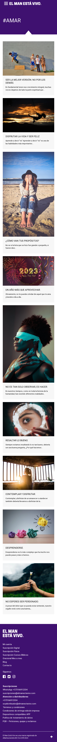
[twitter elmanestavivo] (9, 677)
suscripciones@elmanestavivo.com (19, 693)
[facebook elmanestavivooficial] (4, 677)
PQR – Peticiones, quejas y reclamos (19, 721)
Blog (5, 662)
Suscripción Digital (11, 648)
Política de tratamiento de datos (18, 718)
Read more (28, 68)
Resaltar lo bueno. (17, 440)
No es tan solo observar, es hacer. (27, 387)
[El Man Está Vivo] (25, 3)
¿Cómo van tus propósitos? (22, 241)
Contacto (7, 665)
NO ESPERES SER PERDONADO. (22, 601)
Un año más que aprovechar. (23, 290)
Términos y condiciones (14, 707)
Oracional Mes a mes (12, 658)
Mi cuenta (7, 644)
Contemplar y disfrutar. (21, 494)
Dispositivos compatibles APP (16, 714)
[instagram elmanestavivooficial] (13, 677)
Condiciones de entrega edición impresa (21, 710)
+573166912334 (20, 689)
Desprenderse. (14, 548)
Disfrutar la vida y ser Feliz (23, 136)
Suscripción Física (11, 651)
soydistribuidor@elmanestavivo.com (19, 703)
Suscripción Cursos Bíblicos (15, 655)
